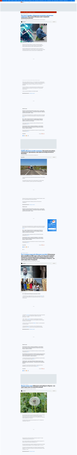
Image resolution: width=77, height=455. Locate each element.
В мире (19, 0)
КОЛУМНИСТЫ (30, 0)
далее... (24, 116)
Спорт (33, 0)
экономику (28, 314)
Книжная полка (66, 0)
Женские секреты (56, 0)
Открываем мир (49, 0)
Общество (12, 0)
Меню (1, 0)
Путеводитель (61, 0)
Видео (6, 0)
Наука (27, 0)
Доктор (45, 0)
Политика (9, 0)
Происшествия (37, 0)
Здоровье (24, 0)
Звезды (21, 0)
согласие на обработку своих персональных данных (51, 230)
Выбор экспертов (41, 0)
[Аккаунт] (76, 0)
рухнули (28, 327)
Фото (4, 0)
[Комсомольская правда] (23, 2)
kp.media (43, 133)
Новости (21, 149)
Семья (52, 0)
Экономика (15, 0)
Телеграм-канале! (32, 93)
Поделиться (54, 263)
